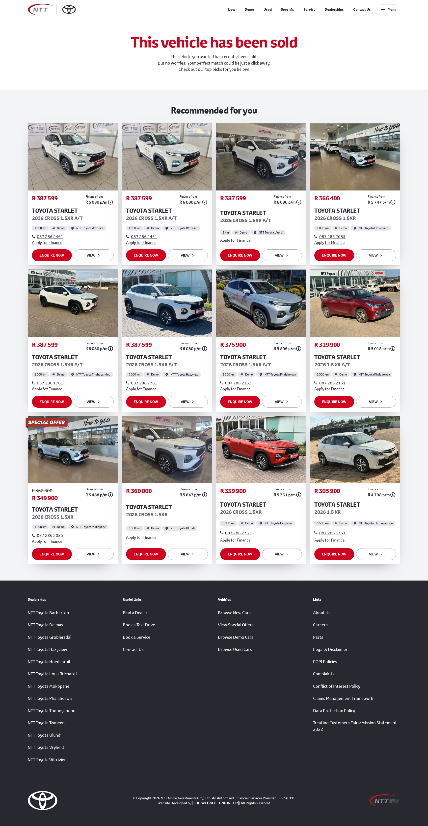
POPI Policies (325, 661)
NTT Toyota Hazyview (47, 649)
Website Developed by (198, 803)
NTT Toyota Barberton (48, 612)
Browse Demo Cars (235, 637)
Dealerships (334, 9)
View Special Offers (236, 625)
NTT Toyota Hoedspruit (49, 661)
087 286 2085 (332, 236)
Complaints (323, 674)
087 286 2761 (144, 382)
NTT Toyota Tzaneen (46, 723)
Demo (249, 9)
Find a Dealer (135, 612)
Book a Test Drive (139, 625)
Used (268, 9)
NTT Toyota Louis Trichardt (52, 674)
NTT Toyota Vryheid (46, 747)
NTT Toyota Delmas (45, 625)
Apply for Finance (47, 242)
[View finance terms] (110, 202)
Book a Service (136, 637)
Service (309, 9)
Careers (320, 625)
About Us (321, 612)
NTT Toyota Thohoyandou (51, 710)
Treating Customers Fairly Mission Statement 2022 (355, 726)
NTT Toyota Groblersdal (49, 637)
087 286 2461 (50, 236)
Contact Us (362, 9)
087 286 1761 (50, 382)
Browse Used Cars (235, 649)
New (231, 9)
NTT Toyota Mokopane (48, 686)
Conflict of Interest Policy (336, 686)
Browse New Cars (234, 612)
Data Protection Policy (334, 710)
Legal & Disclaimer (330, 649)
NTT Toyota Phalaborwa (50, 698)
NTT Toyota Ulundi (44, 735)
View (91, 255)
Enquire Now (52, 255)
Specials (287, 9)
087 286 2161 (238, 382)
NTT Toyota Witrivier (47, 759)
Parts (318, 637)
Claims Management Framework (343, 698)
